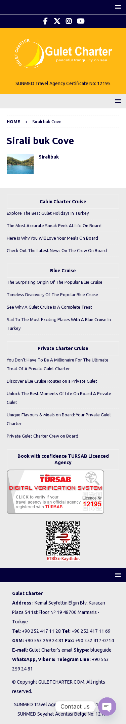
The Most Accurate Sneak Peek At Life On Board (54, 225)
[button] (116, 7)
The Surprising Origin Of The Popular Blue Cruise (54, 282)
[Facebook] (45, 21)
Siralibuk (49, 157)
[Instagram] (69, 21)
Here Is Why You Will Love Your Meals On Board (52, 238)
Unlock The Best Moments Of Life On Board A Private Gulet (59, 398)
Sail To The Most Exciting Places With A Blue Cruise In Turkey (59, 324)
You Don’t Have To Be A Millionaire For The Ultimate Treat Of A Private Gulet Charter (58, 364)
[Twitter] (57, 21)
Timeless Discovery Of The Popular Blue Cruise (52, 294)
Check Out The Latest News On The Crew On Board (57, 250)
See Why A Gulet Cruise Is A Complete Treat (49, 307)
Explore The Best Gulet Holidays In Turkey (48, 213)
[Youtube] (81, 21)
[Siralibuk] (20, 164)
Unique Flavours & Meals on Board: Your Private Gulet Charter (59, 419)
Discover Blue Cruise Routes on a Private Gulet (52, 381)
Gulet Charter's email (51, 650)
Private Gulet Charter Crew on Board (42, 436)
